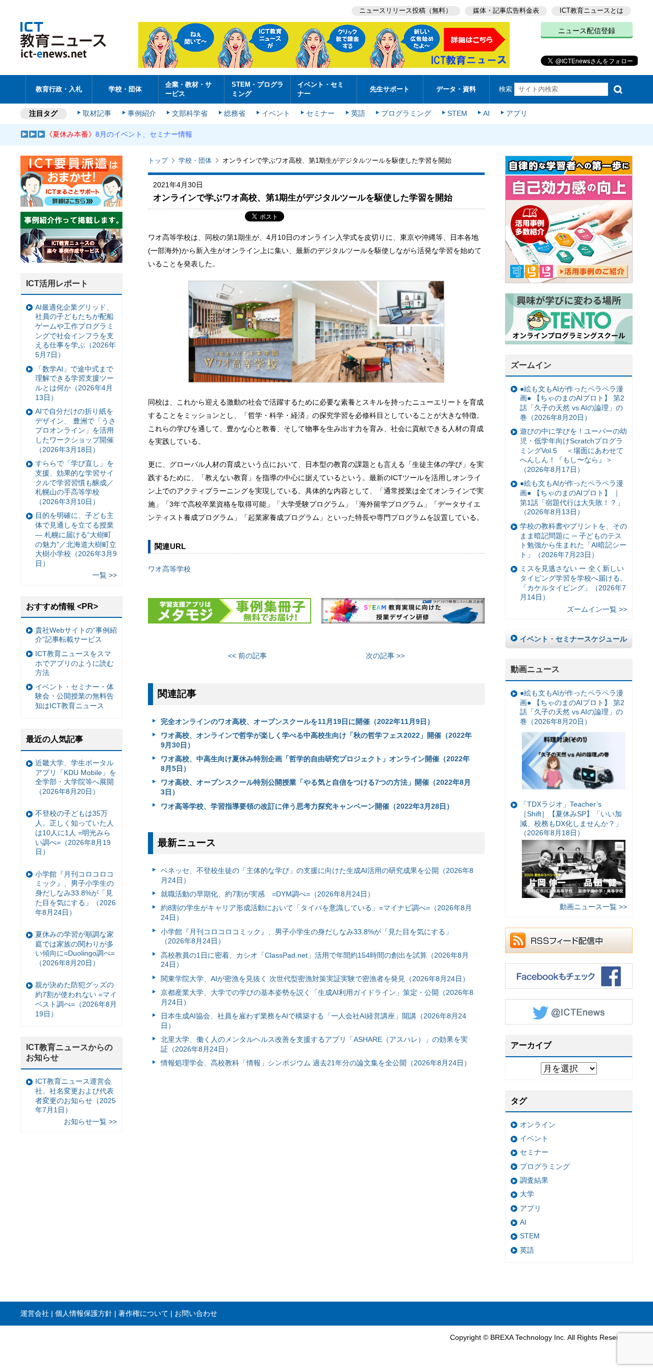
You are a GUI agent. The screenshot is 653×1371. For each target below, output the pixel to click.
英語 (358, 113)
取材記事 (97, 113)
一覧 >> (104, 575)
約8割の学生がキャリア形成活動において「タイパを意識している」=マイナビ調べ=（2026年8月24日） (316, 912)
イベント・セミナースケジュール (573, 639)
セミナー (320, 113)
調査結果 (534, 1180)
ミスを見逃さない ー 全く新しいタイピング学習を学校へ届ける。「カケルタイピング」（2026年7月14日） (573, 582)
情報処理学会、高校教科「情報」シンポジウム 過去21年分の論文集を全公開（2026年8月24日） (316, 1063)
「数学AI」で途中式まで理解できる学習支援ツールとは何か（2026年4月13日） (74, 383)
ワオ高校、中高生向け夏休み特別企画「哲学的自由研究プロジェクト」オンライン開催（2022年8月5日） (315, 763)
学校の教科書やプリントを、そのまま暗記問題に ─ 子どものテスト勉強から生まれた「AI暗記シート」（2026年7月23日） (573, 540)
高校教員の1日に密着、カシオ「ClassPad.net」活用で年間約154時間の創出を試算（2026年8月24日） (315, 960)
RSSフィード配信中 (569, 940)
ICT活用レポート (57, 283)
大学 (527, 1194)
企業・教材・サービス (188, 89)
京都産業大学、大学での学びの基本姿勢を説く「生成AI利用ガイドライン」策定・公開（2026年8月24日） (317, 997)
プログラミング (406, 113)
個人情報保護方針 (83, 1313)
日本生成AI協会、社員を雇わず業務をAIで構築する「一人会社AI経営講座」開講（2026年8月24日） (313, 1021)
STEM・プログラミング (258, 89)
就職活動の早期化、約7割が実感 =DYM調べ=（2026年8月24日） (267, 894)
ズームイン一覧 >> (597, 609)
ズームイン (531, 365)
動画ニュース (535, 669)
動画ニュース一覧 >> (593, 907)
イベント (276, 113)
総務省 (234, 113)
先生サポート (390, 89)
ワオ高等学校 (169, 569)
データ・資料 (456, 89)
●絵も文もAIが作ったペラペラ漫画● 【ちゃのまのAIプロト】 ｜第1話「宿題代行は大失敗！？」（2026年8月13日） (572, 497)
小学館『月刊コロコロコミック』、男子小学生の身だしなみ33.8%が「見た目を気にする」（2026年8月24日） (307, 936)
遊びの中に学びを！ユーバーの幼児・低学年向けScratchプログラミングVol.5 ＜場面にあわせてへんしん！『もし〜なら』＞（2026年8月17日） (573, 450)
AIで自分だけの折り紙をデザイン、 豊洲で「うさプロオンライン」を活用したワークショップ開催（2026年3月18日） (75, 430)
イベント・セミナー (320, 89)
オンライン (538, 1124)
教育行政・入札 (59, 89)
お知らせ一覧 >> (90, 1121)
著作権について (143, 1313)
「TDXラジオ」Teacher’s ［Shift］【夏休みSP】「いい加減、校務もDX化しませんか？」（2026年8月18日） (571, 818)
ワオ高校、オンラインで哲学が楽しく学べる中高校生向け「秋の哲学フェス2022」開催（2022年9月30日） (316, 740)
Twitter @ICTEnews (569, 1012)
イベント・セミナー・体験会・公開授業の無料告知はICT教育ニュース (74, 696)
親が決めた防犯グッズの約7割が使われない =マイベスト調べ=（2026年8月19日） (76, 999)
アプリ (517, 113)
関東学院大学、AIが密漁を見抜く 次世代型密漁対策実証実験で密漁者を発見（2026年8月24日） (315, 979)
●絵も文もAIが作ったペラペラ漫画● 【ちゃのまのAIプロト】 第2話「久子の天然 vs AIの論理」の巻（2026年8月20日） (572, 403)
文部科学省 (190, 113)
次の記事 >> (385, 656)
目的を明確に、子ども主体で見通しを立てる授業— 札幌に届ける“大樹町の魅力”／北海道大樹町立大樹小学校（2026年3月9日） (76, 539)
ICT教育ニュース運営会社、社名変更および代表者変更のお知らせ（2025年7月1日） (75, 1095)
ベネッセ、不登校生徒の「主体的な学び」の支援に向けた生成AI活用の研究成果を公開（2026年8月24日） (317, 875)
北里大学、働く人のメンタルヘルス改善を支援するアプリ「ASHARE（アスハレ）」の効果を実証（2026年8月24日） (314, 1044)
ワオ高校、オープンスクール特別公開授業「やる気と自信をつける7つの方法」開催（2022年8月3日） (316, 787)
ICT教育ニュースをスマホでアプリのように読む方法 (74, 663)
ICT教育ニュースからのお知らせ (69, 1052)
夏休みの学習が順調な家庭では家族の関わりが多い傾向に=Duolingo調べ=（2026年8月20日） (75, 948)
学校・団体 (125, 89)
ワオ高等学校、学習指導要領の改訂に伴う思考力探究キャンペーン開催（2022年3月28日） (307, 806)
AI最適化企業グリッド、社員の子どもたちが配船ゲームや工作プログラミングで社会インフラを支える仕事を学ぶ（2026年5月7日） (75, 331)
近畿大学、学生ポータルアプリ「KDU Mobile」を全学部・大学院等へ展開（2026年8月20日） (75, 777)
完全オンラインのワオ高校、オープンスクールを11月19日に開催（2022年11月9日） (297, 721)
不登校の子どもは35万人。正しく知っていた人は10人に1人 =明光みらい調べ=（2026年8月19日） (74, 832)
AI (486, 113)
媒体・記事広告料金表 (506, 10)
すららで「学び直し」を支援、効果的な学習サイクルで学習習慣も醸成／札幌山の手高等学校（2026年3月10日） (74, 482)
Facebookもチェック (569, 976)
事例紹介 (142, 113)
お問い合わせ (195, 1313)
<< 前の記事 (247, 656)
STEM (457, 113)
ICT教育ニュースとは (591, 10)
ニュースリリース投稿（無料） (405, 10)
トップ (158, 160)
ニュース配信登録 (586, 31)
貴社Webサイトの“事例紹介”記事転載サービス (76, 635)
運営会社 (34, 1313)
